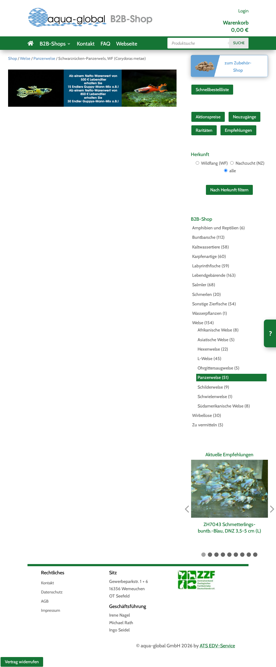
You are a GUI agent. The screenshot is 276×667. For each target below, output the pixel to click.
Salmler (199, 284)
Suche (238, 43)
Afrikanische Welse (215, 330)
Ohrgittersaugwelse (215, 368)
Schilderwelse (210, 387)
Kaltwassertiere (206, 247)
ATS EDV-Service (217, 646)
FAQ (105, 44)
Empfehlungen (238, 130)
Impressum (50, 611)
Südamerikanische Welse (220, 406)
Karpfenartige (204, 256)
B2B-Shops (52, 44)
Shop (12, 58)
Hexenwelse (209, 349)
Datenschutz (52, 592)
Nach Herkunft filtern (229, 189)
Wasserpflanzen (207, 313)
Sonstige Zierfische (209, 303)
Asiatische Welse (213, 339)
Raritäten (204, 130)
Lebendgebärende (208, 275)
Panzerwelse (44, 58)
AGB (45, 601)
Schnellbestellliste (212, 89)
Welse (25, 58)
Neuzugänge (244, 116)
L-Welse (205, 358)
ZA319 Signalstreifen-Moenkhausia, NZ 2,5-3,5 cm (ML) (233, 527)
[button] (186, 509)
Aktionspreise (208, 116)
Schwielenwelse (212, 396)
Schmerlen (202, 294)
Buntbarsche (203, 237)
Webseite (126, 44)
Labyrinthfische (206, 265)
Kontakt (86, 44)
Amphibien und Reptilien (215, 227)
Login (243, 10)
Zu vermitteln (204, 424)
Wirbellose (202, 415)
